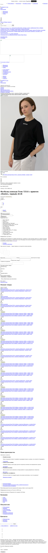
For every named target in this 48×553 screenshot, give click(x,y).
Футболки (27, 29)
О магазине (5, 461)
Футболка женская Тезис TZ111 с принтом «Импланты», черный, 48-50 (15, 381)
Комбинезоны (15, 30)
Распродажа (18, 3)
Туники (16, 29)
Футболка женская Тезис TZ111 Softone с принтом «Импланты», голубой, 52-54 (17, 438)
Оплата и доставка (7, 510)
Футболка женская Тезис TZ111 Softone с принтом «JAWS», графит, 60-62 (16, 315)
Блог (4, 501)
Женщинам (5, 11)
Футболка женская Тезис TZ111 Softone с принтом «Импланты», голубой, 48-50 (17, 445)
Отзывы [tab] (4, 243)
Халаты (13, 27)
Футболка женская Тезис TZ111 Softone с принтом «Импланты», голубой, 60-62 (17, 425)
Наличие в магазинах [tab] (7, 244)
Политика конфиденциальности (10, 484)
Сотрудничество (6, 509)
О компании (35, 3)
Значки (19, 34)
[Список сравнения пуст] (1, 19)
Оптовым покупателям (8, 513)
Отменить (9, 276)
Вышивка (5, 508)
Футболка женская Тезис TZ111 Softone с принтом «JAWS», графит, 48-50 (16, 324)
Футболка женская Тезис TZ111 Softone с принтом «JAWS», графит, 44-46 (16, 400)
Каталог (1, 4)
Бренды (4, 76)
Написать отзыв (3, 282)
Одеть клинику (6, 507)
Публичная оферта (7, 483)
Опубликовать (3, 276)
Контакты (45, 3)
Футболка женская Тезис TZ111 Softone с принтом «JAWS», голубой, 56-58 (16, 409)
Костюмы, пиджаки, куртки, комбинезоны (27, 27)
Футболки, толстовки (40, 30)
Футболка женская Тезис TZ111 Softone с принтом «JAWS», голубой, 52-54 (16, 343)
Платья (28, 31)
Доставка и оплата (27, 3)
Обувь (4, 13)
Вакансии (5, 500)
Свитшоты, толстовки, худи (36, 31)
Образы (4, 77)
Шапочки (12, 34)
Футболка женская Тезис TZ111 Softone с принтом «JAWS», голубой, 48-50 (16, 418)
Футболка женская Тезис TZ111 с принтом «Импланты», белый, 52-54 (15, 290)
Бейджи (16, 34)
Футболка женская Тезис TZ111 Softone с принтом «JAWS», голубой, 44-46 (16, 391)
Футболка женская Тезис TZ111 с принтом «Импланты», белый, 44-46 (15, 306)
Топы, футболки (14, 33)
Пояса (22, 34)
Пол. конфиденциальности (22, 484)
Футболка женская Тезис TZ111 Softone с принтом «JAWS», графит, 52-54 (16, 375)
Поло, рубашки (14, 31)
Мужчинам (5, 12)
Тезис (4, 497)
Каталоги (5, 499)
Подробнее (5, 466)
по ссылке (15, 240)
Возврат (4, 511)
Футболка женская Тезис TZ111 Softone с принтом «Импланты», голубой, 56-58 (17, 432)
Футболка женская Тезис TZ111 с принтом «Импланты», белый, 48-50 (15, 298)
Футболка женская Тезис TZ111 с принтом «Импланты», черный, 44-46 (15, 350)
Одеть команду (11, 3)
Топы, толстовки (10, 29)
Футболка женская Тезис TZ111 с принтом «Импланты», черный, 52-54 (15, 356)
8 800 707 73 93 (5, 7)
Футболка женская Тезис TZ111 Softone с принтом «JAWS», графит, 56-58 (16, 334)
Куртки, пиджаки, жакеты (30, 30)
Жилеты (22, 31)
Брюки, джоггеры (7, 31)
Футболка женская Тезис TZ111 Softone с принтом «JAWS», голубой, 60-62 (16, 365)
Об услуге (5, 471)
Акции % (5, 78)
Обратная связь (6, 519)
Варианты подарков (7, 477)
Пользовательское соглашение (9, 485)
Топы (25, 31)
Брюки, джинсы (21, 29)
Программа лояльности (8, 512)
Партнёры (5, 521)
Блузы (16, 27)
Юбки (19, 31)
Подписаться (3, 216)
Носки (25, 34)
